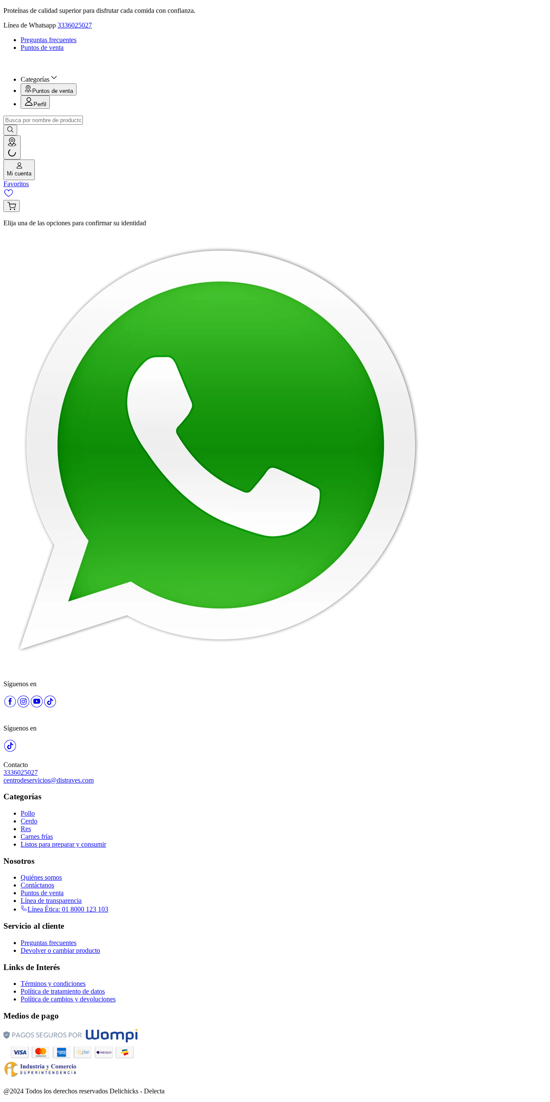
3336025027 (75, 25)
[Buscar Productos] (10, 130)
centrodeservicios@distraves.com (48, 780)
